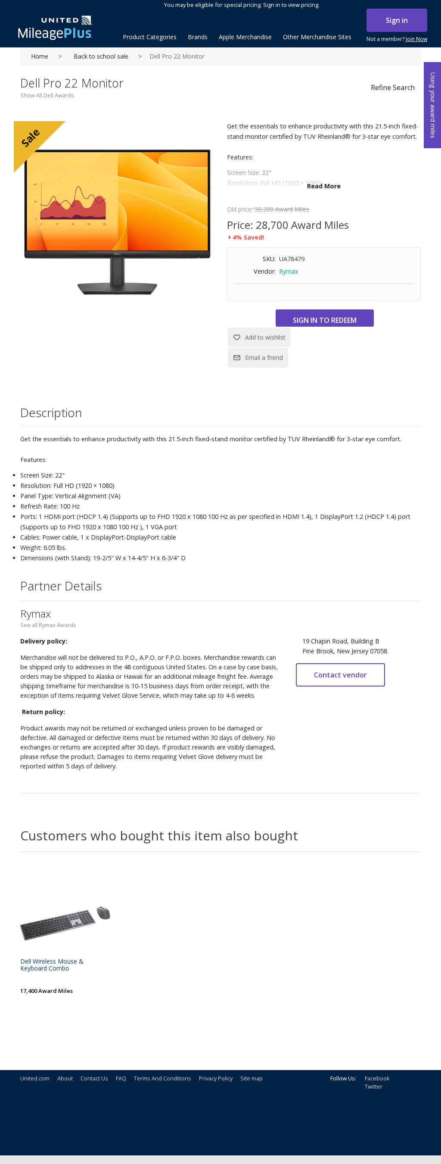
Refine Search (393, 87)
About (65, 1078)
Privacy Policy (216, 1078)
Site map (251, 1078)
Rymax (288, 271)
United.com (35, 1078)
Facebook (377, 1078)
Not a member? (396, 39)
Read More (324, 186)
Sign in (397, 20)
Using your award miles (433, 105)
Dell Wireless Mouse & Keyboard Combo (52, 965)
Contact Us (94, 1078)
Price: (240, 225)
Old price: (240, 209)
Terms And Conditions (162, 1078)
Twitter (373, 1086)
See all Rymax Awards (48, 625)
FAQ (121, 1078)
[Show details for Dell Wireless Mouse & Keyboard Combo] (65, 910)
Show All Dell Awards (47, 95)
